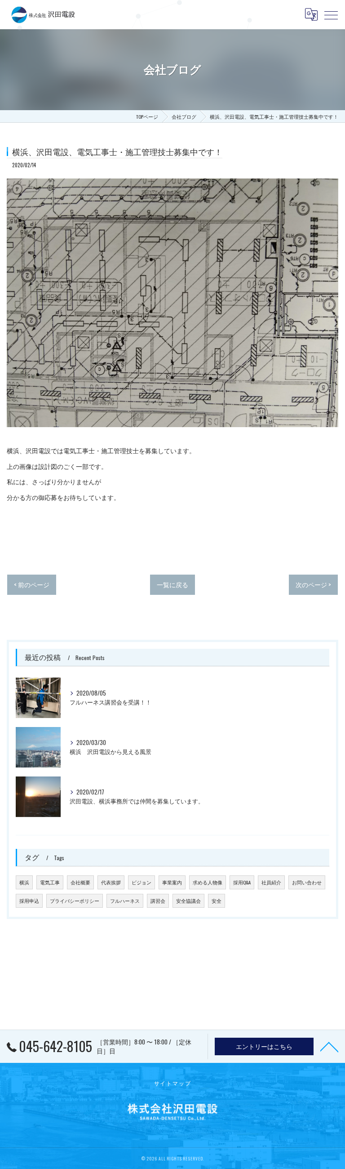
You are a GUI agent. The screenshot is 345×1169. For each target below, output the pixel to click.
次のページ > (313, 584)
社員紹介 (271, 882)
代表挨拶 (111, 882)
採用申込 (29, 900)
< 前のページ (31, 584)
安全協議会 (188, 900)
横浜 (24, 882)
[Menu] (331, 14)
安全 (216, 900)
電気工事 (50, 882)
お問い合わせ (307, 882)
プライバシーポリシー (74, 900)
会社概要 (80, 882)
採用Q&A (242, 882)
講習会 (157, 900)
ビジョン (141, 882)
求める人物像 (207, 882)
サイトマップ (172, 1083)
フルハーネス (125, 900)
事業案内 (172, 882)
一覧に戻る (172, 584)
